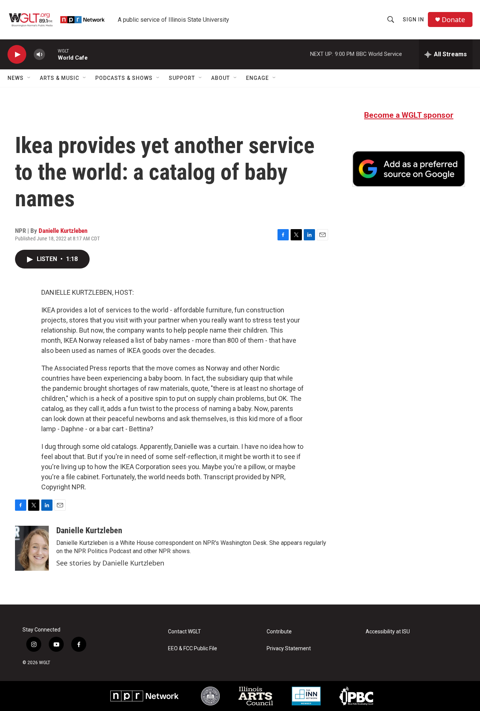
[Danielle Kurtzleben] (32, 548)
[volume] (39, 54)
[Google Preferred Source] (409, 168)
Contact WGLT (184, 631)
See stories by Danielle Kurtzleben (110, 562)
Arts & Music (59, 78)
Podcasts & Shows (124, 78)
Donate (453, 20)
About (220, 78)
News (16, 78)
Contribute (279, 631)
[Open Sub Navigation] (29, 78)
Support (182, 78)
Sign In (413, 19)
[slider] (51, 54)
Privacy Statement (289, 648)
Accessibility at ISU (388, 631)
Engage (257, 78)
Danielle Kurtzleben (63, 230)
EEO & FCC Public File (192, 648)
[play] (17, 54)
